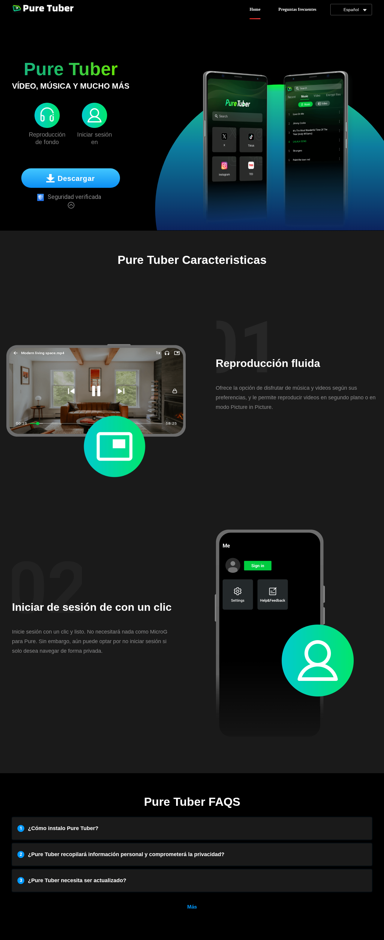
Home (255, 9)
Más (192, 907)
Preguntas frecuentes (297, 9)
